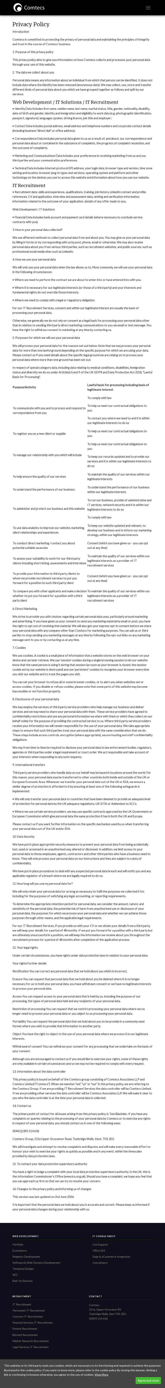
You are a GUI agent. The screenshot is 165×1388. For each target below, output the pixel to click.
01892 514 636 (98, 1318)
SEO (15, 1274)
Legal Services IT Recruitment (30, 1347)
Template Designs (23, 1268)
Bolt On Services (22, 1280)
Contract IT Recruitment (27, 1316)
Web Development (25, 1236)
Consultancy (100, 1262)
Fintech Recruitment (24, 1328)
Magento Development (26, 1256)
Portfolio (17, 1244)
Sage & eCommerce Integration (111, 1256)
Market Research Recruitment (30, 1341)
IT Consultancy (104, 1236)
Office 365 (99, 1250)
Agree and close (148, 1380)
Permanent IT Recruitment (28, 1310)
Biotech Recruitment (25, 1335)
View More (101, 1374)
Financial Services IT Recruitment (32, 1322)
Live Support (100, 1244)
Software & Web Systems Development (36, 1262)
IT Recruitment (21, 1304)
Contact (95, 1296)
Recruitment (21, 1296)
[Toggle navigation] (148, 7)
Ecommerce (19, 1250)
